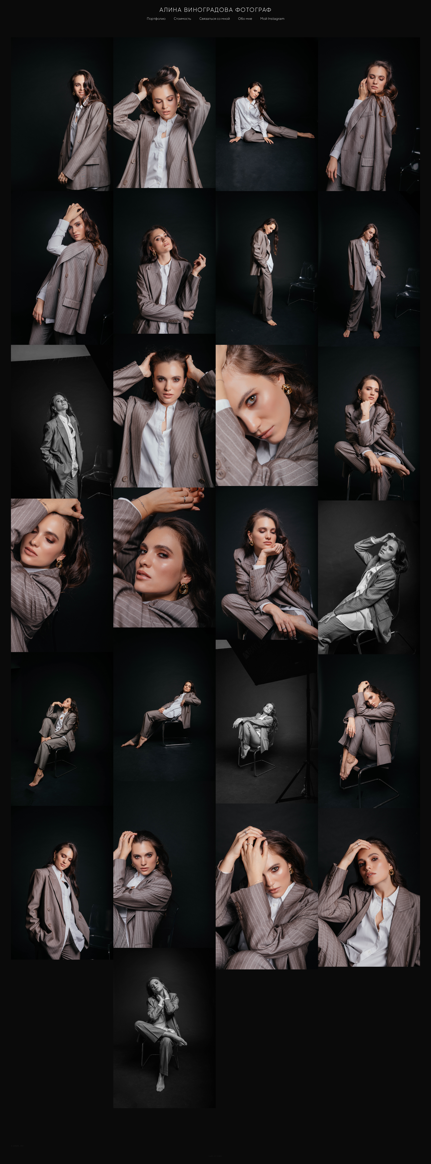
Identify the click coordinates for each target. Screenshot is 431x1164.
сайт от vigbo (215, 1156)
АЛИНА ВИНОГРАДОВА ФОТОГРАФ (215, 10)
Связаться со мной (214, 18)
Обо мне (245, 18)
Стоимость (182, 18)
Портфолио (156, 18)
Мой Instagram (272, 18)
